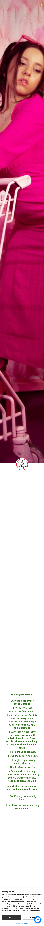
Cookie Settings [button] (22, 923)
